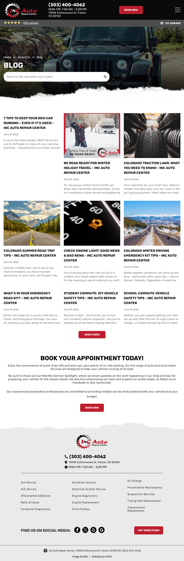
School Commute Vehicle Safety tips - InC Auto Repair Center (150, 298)
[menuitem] (36, 482)
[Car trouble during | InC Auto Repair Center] (92, 135)
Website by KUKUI (102, 556)
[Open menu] (177, 10)
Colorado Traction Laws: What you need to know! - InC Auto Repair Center (152, 168)
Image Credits (80, 556)
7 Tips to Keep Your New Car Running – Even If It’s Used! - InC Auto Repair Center (29, 123)
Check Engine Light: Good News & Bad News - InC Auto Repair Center (92, 255)
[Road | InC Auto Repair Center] (32, 223)
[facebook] (77, 530)
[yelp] (93, 530)
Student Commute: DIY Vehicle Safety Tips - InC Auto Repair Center (91, 298)
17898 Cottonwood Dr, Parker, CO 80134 (94, 462)
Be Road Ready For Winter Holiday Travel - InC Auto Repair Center (87, 168)
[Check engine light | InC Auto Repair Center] (92, 223)
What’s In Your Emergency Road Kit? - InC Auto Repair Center (28, 298)
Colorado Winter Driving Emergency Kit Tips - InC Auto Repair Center (150, 255)
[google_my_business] (101, 530)
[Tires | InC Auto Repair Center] (152, 135)
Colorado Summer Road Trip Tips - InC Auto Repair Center (30, 253)
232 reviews (30, 23)
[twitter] (85, 530)
